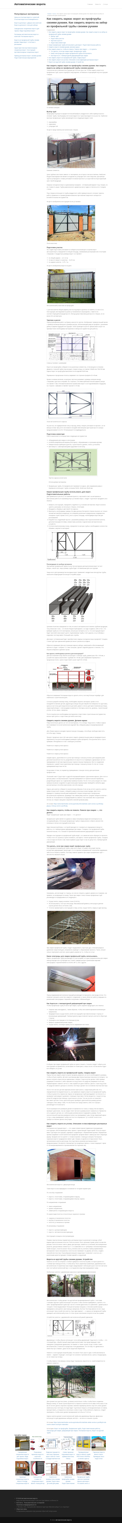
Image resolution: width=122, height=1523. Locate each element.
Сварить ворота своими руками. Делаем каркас (64, 47)
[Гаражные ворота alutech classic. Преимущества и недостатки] (99, 1450)
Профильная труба (75, 1428)
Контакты (19, 1503)
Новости (98, 4)
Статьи (105, 4)
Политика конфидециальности (26, 1505)
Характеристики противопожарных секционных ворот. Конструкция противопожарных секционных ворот (26, 50)
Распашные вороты (85, 1431)
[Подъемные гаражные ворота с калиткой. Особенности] (37, 1450)
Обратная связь (21, 1509)
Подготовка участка (57, 38)
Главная (90, 4)
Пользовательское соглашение (34, 1503)
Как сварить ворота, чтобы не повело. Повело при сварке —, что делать (73, 49)
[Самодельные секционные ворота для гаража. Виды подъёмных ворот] (22, 1450)
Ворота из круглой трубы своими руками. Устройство (66, 62)
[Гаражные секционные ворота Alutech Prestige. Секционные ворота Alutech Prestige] (22, 1475)
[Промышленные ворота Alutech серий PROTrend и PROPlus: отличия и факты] (83, 1450)
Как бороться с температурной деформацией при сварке (69, 55)
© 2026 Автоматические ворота (26, 1498)
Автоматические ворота (29, 4)
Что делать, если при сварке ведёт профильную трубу (68, 51)
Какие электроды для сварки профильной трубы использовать (71, 53)
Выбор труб (55, 36)
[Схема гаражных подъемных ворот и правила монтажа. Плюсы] (68, 1450)
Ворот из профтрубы (61, 1428)
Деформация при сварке (70, 1431)
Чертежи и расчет (56, 40)
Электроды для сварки (54, 1431)
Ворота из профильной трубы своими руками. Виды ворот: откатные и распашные (26, 42)
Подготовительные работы (91, 1428)
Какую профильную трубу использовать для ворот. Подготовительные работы (75, 45)
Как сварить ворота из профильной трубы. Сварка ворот (67, 58)
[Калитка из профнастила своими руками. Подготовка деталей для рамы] (53, 1475)
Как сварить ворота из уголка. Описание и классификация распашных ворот (73, 60)
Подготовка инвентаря (58, 43)
